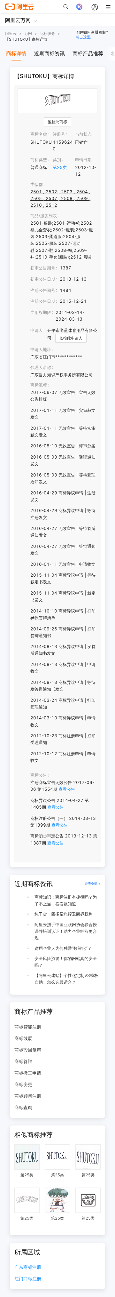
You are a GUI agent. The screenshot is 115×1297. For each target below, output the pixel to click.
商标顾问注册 (27, 1096)
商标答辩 (23, 1061)
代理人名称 (40, 367)
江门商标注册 (27, 1279)
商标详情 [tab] (16, 53)
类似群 (36, 184)
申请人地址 (40, 349)
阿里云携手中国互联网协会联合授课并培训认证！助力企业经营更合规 (65, 931)
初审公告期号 (42, 267)
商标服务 (47, 33)
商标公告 (38, 775)
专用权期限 (40, 312)
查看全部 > (93, 884)
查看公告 (66, 789)
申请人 (36, 330)
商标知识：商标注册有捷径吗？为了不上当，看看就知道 (65, 900)
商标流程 (38, 385)
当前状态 (83, 134)
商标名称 (38, 134)
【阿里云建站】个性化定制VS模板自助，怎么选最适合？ (66, 979)
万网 (28, 33)
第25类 (60, 167)
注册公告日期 (42, 301)
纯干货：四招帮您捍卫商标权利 (63, 914)
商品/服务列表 (43, 215)
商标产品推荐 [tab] (88, 53)
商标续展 (23, 1038)
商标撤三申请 (27, 1073)
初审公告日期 (42, 279)
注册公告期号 (42, 290)
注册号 (59, 134)
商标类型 (38, 159)
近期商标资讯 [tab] (49, 53)
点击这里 (83, 37)
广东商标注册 (27, 1267)
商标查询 (23, 1107)
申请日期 (83, 159)
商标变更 (23, 1084)
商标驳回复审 (27, 1050)
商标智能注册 (27, 1026)
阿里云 (11, 33)
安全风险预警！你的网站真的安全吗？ (65, 962)
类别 (57, 159)
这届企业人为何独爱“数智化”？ (63, 948)
